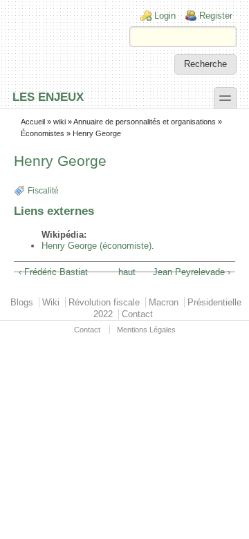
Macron (163, 302)
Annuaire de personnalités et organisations (144, 121)
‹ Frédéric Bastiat (53, 272)
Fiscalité (43, 191)
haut (122, 272)
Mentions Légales (146, 329)
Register (215, 15)
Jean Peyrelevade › (191, 272)
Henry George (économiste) (96, 245)
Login (165, 15)
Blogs (21, 302)
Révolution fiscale (104, 302)
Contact (137, 314)
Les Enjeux (48, 96)
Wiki (50, 302)
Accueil (33, 121)
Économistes (42, 133)
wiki (59, 121)
